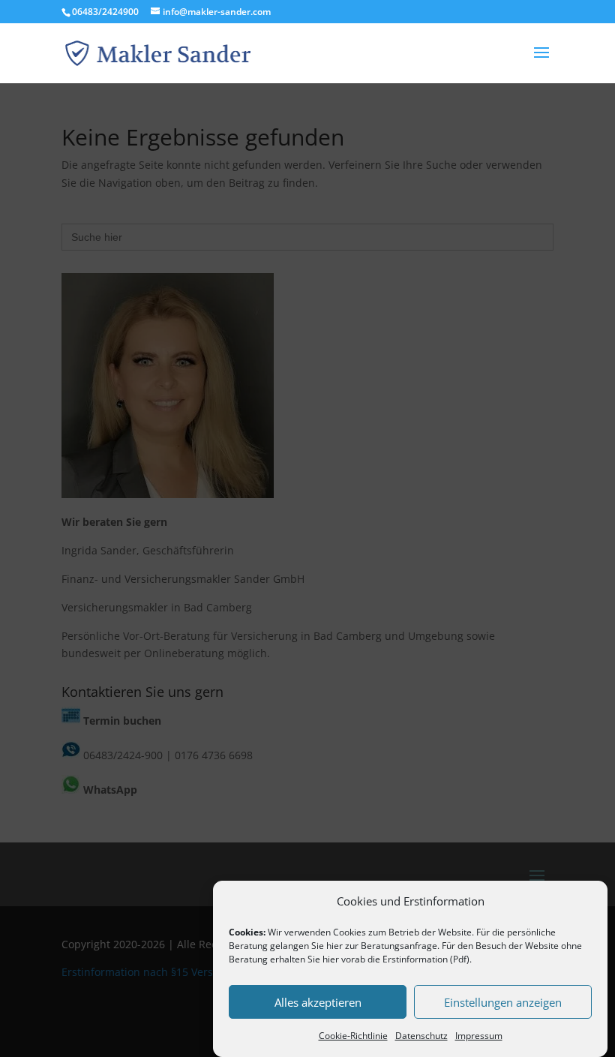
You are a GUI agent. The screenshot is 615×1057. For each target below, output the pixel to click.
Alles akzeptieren (318, 1002)
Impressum (478, 1035)
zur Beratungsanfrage (391, 945)
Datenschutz (421, 1035)
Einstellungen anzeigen (503, 1002)
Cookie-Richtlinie (353, 1035)
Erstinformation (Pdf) (426, 959)
